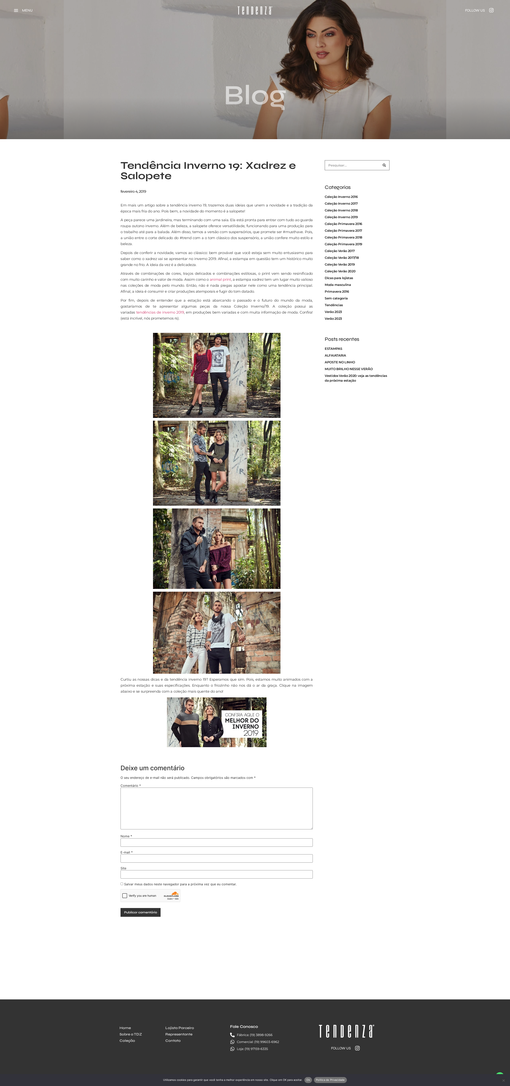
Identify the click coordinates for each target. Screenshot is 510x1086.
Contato (173, 1040)
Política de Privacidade (330, 1079)
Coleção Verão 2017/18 (342, 258)
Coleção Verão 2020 (340, 271)
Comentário (131, 785)
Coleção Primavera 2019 (343, 244)
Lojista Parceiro (179, 1028)
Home (125, 1028)
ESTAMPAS (333, 349)
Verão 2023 (333, 312)
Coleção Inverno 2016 (341, 197)
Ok (308, 1079)
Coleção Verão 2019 (340, 264)
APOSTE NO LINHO (340, 362)
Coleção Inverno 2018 (341, 210)
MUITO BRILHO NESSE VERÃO (349, 369)
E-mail (127, 852)
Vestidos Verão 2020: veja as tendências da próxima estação (356, 378)
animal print (220, 279)
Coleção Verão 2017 (340, 251)
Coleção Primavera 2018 (343, 237)
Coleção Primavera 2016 (343, 224)
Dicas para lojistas (339, 278)
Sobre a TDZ (131, 1034)
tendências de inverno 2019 (160, 312)
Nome (126, 836)
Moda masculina (338, 285)
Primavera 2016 (337, 291)
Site (123, 868)
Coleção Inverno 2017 (341, 203)
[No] (503, 1080)
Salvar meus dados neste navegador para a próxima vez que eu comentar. (180, 884)
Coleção (127, 1040)
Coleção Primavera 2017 (343, 231)
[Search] (384, 165)
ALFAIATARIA (335, 355)
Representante (178, 1034)
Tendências (334, 305)
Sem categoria (336, 298)
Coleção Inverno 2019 (341, 217)
